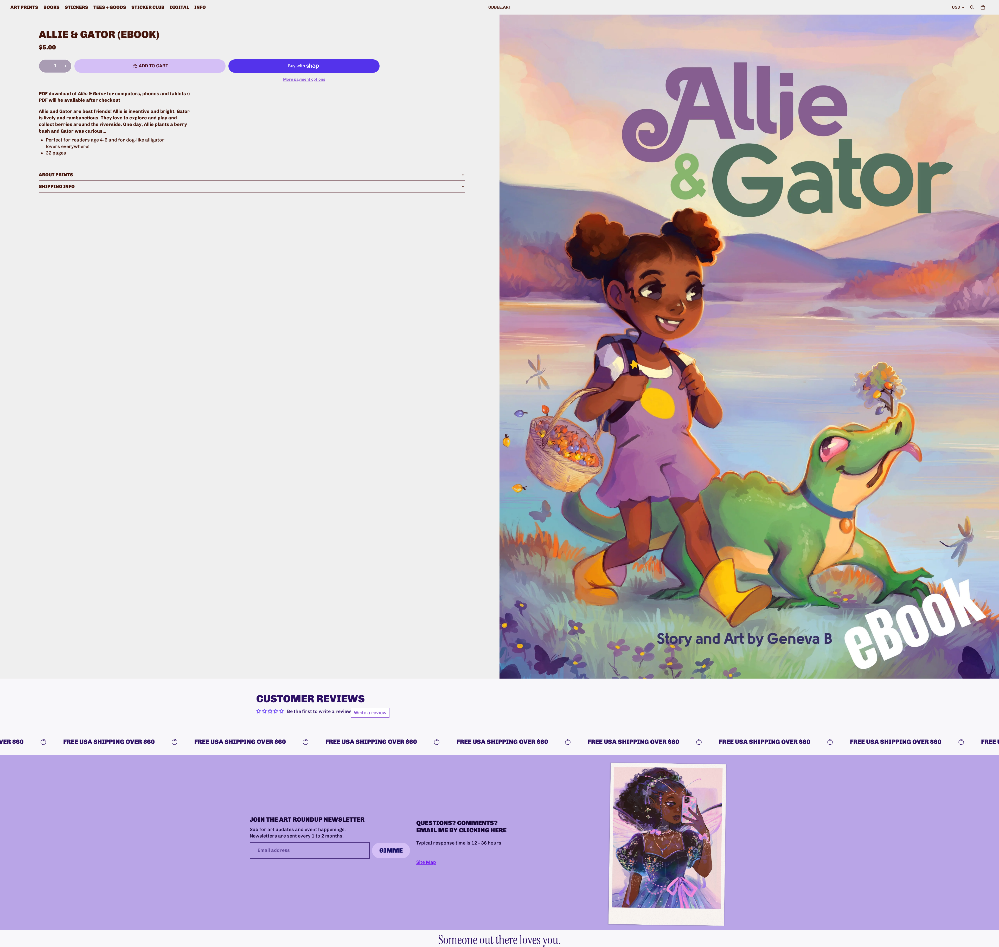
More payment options (304, 79)
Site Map (426, 862)
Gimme (391, 850)
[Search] (972, 7)
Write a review (370, 713)
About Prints (56, 175)
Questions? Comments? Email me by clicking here (461, 826)
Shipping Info (57, 186)
